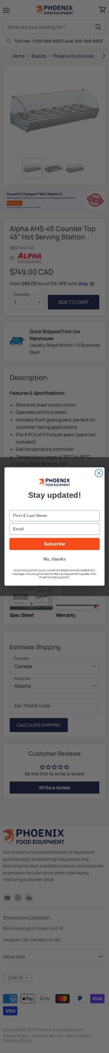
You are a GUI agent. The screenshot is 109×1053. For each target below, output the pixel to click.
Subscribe (54, 544)
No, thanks (54, 559)
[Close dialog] (99, 473)
